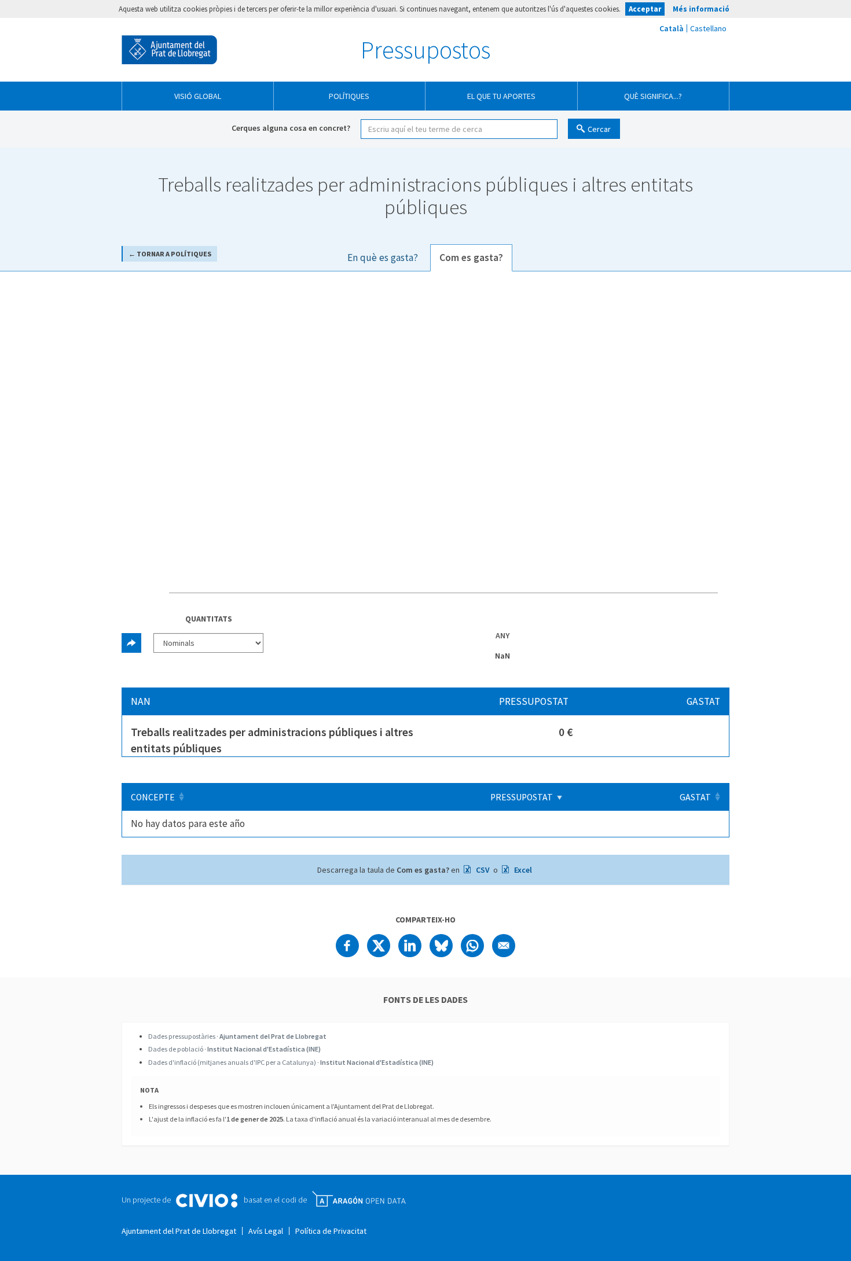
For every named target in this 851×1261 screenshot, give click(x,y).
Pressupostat (521, 797)
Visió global (197, 96)
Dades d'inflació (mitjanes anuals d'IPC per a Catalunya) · (291, 1062)
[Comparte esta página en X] (378, 945)
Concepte (153, 797)
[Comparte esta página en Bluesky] (441, 945)
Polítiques (349, 96)
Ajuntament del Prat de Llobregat (169, 49)
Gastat (695, 797)
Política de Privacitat (330, 1231)
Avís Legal (265, 1231)
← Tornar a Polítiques (170, 253)
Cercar (599, 129)
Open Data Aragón (358, 1199)
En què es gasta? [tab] (382, 257)
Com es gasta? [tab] (471, 257)
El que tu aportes (501, 96)
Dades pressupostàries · (237, 1036)
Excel (522, 870)
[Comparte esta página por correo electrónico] (503, 945)
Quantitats (208, 618)
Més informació (701, 9)
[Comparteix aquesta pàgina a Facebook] (347, 945)
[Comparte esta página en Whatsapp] (472, 945)
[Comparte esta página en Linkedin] (409, 945)
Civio (206, 1200)
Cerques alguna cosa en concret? (291, 128)
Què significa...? (653, 96)
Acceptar (645, 9)
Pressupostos (425, 50)
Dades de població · (234, 1049)
